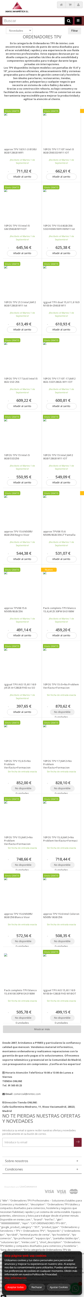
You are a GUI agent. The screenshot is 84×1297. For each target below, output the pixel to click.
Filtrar (74, 30)
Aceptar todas (15, 1287)
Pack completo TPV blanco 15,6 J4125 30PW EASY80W (59, 609)
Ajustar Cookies (59, 1287)
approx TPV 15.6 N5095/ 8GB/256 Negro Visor (18, 533)
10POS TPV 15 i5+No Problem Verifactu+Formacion (61, 686)
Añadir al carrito (22, 176)
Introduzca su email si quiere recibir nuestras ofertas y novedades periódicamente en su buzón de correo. (39, 1132)
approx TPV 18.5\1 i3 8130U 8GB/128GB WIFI (20, 151)
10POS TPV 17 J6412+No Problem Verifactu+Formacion (57, 764)
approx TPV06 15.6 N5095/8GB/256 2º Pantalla (59, 533)
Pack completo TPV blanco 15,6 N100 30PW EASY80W (20, 992)
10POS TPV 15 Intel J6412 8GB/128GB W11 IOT (58, 457)
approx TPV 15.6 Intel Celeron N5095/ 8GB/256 (61, 915)
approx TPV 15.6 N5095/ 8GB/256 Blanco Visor (18, 915)
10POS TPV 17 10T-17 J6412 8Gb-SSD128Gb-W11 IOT (59, 380)
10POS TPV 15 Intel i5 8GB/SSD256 (17, 457)
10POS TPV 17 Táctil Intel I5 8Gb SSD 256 (21, 380)
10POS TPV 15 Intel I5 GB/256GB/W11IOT (17, 227)
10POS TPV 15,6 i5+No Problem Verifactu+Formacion (17, 764)
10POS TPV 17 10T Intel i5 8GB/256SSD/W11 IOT (58, 151)
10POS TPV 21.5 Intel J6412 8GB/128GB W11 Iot (20, 304)
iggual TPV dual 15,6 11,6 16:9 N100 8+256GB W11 (61, 304)
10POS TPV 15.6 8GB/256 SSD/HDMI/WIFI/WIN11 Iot (59, 227)
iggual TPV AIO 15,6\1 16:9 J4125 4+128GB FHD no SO (20, 686)
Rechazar (36, 1287)
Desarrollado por (20, 1186)
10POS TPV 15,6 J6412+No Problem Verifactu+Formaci (60, 839)
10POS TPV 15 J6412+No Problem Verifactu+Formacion (18, 841)
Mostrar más (42, 1029)
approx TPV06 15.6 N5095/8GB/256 (15, 609)
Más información (15, 1278)
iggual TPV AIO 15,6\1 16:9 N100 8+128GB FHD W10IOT (59, 992)
